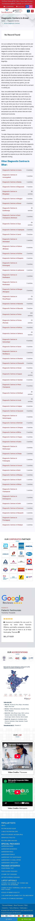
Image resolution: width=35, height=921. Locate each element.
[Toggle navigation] (28, 11)
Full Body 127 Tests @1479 (23, 4)
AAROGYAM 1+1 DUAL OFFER (11, 860)
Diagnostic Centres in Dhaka (12, 454)
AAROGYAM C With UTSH (9, 863)
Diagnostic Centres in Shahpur (13, 525)
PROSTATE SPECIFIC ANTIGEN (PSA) (12, 834)
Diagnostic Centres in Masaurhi (13, 513)
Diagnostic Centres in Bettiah (13, 423)
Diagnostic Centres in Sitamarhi (13, 363)
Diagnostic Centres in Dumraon (13, 508)
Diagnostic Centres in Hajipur (12, 406)
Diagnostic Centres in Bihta (12, 432)
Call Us (10, 919)
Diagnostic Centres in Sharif (12, 480)
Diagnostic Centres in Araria (12, 170)
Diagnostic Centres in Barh (11, 470)
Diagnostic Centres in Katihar (12, 254)
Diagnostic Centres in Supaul (12, 374)
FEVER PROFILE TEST (7, 868)
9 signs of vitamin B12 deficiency (12, 898)
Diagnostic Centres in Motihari (13, 393)
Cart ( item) (21, 6)
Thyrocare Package (7, 905)
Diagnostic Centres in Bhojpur (12, 199)
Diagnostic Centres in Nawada (13, 308)
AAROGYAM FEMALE (8, 854)
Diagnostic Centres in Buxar (12, 203)
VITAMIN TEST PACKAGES (9, 874)
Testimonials (23, 908)
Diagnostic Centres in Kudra (12, 442)
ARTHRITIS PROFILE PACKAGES (10, 877)
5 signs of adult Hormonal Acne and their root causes (16, 888)
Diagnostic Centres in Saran (12, 347)
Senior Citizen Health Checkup (24, 1)
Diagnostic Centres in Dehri (12, 503)
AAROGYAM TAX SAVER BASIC (11, 857)
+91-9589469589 (9, 6)
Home (3, 21)
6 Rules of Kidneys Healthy (10, 892)
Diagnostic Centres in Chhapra (13, 428)
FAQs (25, 905)
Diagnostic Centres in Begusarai (13, 187)
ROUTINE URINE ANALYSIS (9, 841)
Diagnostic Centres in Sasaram (13, 411)
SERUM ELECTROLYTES (8, 837)
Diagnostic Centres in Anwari (12, 466)
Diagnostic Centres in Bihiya (12, 484)
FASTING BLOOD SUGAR (8, 828)
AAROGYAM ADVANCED (9, 849)
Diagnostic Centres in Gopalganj (13, 230)
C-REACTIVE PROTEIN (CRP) (9, 831)
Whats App (27, 919)
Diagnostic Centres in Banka (12, 182)
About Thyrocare (18, 905)
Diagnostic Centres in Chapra (12, 437)
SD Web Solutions (17, 913)
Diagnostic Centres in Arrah (12, 400)
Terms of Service (13, 908)
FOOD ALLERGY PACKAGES (9, 871)
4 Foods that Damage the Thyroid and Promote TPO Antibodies (14, 884)
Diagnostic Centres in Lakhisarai (13, 270)
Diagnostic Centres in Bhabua (12, 475)
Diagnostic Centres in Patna (12, 314)
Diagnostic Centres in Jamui (12, 234)
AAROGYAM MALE (7, 852)
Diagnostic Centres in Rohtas (12, 327)
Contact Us (5, 908)
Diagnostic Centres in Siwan (12, 368)
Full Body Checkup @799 (8, 1)
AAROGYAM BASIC (7, 846)
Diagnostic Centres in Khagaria (13, 258)
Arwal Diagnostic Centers (12, 23)
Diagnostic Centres (13, 21)
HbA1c (3, 825)
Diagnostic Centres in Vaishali (13, 380)
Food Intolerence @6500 (8, 4)
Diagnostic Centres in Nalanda (13, 304)
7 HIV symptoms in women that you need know (17, 895)
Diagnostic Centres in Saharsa (13, 333)
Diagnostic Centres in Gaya (12, 224)
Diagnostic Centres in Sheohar (13, 359)
